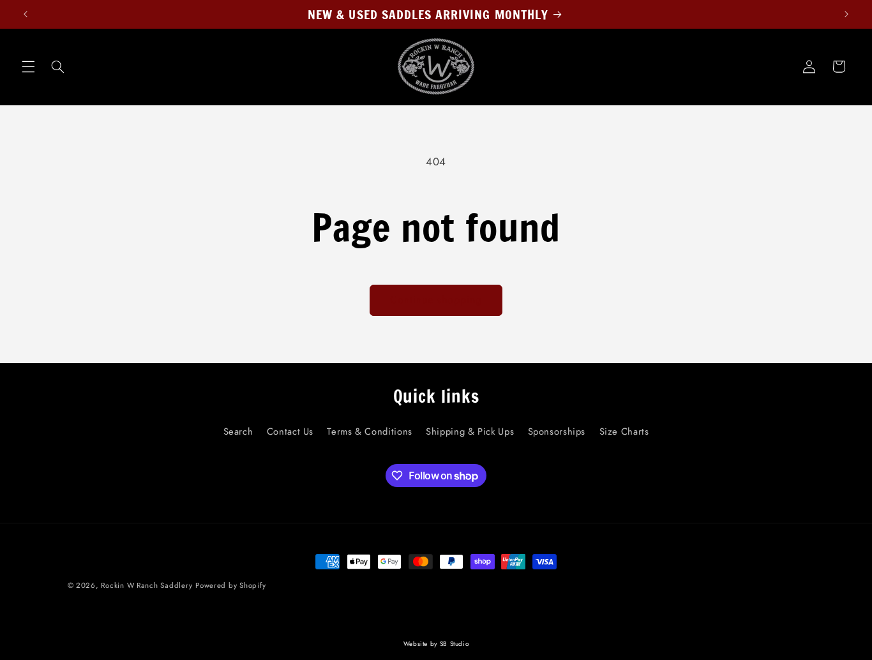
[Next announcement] (846, 14)
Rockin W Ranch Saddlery (146, 585)
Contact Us (290, 431)
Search (238, 431)
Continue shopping (436, 299)
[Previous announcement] (25, 14)
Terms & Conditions (369, 431)
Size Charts (624, 431)
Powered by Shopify (230, 585)
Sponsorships (557, 431)
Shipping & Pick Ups (470, 431)
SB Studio (454, 644)
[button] (28, 66)
